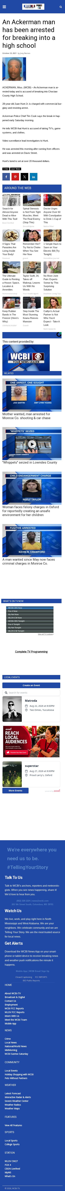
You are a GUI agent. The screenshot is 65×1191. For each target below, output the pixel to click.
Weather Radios (13, 1104)
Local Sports (11, 1140)
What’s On (10, 1176)
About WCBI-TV (13, 993)
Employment (11, 1004)
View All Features (13, 1125)
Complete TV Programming (31, 651)
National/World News (16, 1046)
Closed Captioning (23, 977)
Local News (15, 169)
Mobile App (21, 971)
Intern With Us (12, 1015)
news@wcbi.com (40, 901)
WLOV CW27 (11, 1161)
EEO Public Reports (31, 980)
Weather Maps (12, 1108)
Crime (5, 169)
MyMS (8, 1172)
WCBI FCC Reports (14, 1008)
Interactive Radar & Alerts (18, 1097)
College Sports (12, 1144)
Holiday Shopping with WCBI (19, 1074)
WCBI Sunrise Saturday (16, 1053)
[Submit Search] (60, 6)
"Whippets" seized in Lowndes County (29, 462)
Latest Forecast (13, 1093)
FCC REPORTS (41, 977)
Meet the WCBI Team (16, 1019)
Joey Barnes (25, 53)
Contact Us (10, 1000)
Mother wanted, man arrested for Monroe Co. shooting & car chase (26, 416)
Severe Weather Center (16, 1100)
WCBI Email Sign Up (39, 971)
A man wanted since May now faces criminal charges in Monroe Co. (28, 561)
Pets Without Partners (16, 1078)
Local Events (11, 1070)
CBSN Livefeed (12, 1168)
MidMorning (11, 1050)
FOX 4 (8, 1164)
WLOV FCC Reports (14, 1012)
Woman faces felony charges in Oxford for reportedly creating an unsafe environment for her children (30, 511)
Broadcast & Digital (15, 997)
